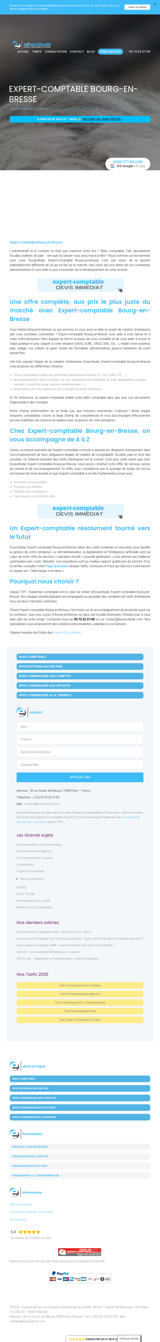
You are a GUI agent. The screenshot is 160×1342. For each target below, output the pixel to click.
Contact (77, 51)
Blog (91, 51)
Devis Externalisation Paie (40, 666)
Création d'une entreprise (29, 1146)
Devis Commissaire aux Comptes (45, 676)
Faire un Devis (137, 7)
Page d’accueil (56, 566)
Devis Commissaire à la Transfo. (45, 695)
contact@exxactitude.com (41, 804)
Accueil (23, 51)
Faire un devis (110, 52)
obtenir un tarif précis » (102, 119)
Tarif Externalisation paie (80, 1011)
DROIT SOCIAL (26, 894)
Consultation (56, 51)
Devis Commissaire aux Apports (44, 685)
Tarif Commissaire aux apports (80, 994)
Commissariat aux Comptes (35, 858)
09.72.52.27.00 (139, 51)
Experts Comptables (67, 632)
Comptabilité (25, 864)
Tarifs (37, 51)
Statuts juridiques (32, 879)
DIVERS (21, 887)
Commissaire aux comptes (30, 1156)
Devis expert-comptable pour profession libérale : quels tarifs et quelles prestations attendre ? (80, 938)
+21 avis (129, 164)
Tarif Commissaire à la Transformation (80, 1002)
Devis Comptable (32, 657)
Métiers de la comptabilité (34, 907)
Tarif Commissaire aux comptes (80, 985)
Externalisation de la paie (33, 900)
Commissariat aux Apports (34, 851)
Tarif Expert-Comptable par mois (80, 1020)
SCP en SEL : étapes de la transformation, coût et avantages (57, 958)
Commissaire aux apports (29, 1165)
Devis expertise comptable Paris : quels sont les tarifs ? (54, 932)
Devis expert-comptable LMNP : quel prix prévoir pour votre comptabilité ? (66, 945)
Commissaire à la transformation (35, 1175)
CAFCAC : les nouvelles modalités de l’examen (48, 952)
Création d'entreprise (31, 871)
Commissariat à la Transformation (39, 844)
